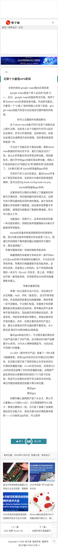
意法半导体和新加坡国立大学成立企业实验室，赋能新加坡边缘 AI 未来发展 (15, 488)
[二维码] (54, 541)
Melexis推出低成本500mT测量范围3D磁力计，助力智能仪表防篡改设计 (42, 518)
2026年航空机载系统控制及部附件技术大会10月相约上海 (14, 518)
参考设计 (12, 27)
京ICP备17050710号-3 (29, 545)
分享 (39, 441)
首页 (4, 27)
